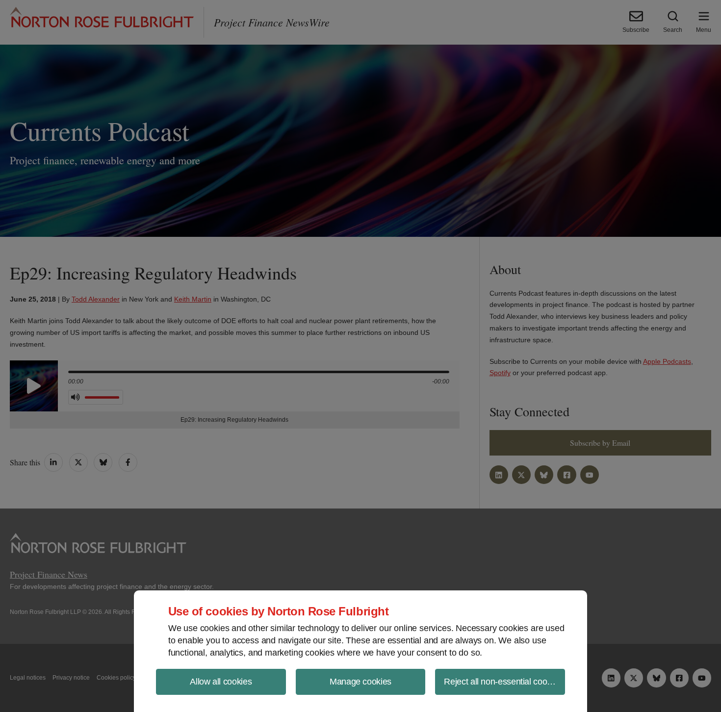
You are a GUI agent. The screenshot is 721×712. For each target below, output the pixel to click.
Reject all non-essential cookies (503, 682)
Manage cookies (360, 682)
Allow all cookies (221, 682)
